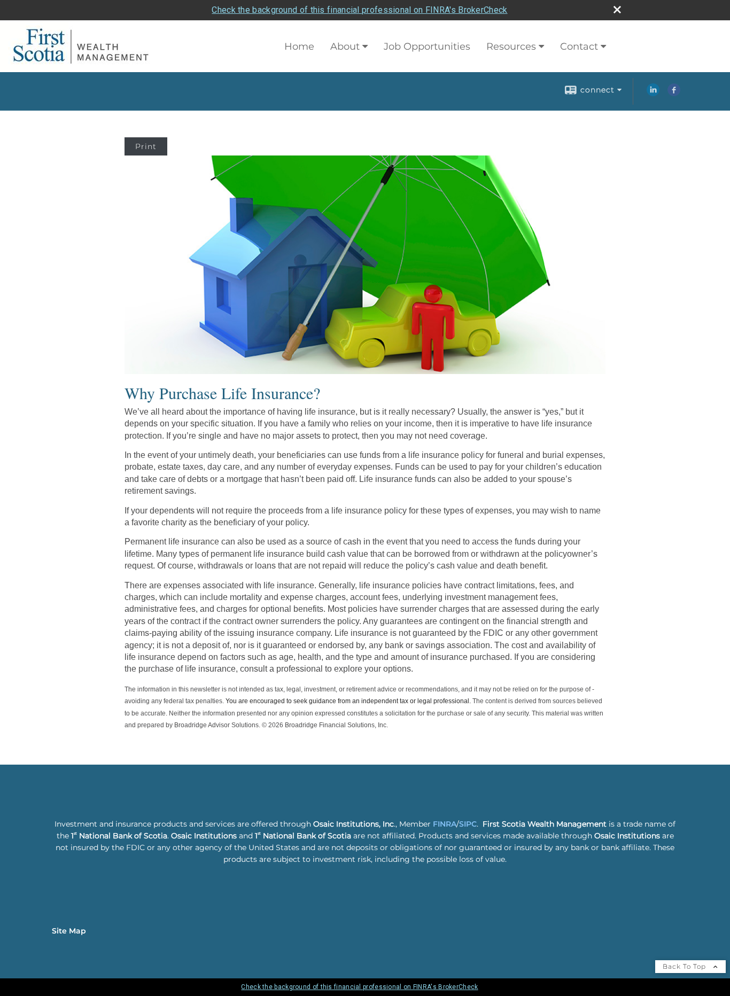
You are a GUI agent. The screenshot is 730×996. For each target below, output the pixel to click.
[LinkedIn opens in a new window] (653, 93)
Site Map (69, 931)
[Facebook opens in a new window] (673, 93)
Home (299, 46)
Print (146, 146)
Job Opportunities (427, 46)
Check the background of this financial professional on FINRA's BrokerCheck (359, 10)
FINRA (444, 824)
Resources (511, 46)
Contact (579, 46)
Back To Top (685, 966)
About (345, 46)
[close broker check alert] (617, 9)
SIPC (468, 824)
